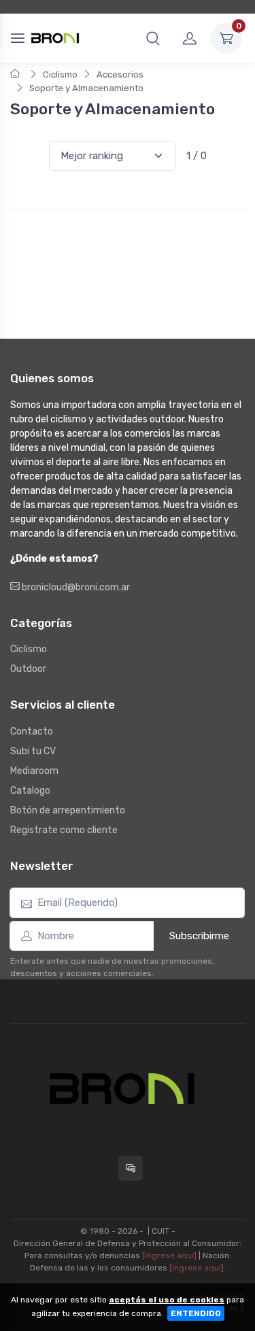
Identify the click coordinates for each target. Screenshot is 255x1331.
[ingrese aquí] (169, 1255)
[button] (153, 38)
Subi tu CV (33, 751)
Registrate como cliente (64, 830)
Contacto (31, 731)
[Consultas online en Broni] (130, 1168)
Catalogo (30, 790)
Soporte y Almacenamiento (86, 88)
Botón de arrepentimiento (67, 810)
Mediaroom (34, 771)
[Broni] (55, 38)
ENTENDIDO (196, 1313)
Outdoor (28, 669)
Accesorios (120, 74)
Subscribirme (199, 936)
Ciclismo (60, 74)
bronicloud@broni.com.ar (75, 587)
